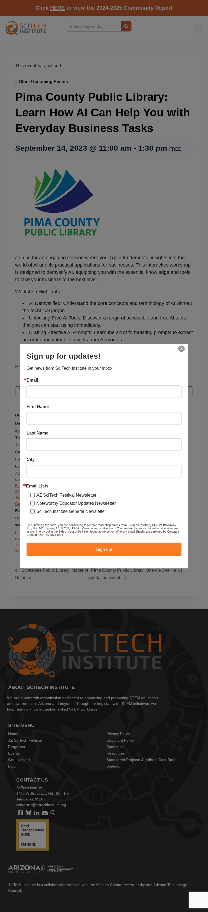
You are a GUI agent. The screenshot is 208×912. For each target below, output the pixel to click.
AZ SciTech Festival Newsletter (66, 495)
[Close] (181, 348)
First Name (38, 406)
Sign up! (104, 549)
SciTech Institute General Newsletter (71, 511)
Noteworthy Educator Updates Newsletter (76, 503)
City (31, 459)
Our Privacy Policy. (51, 534)
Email (32, 380)
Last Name (37, 433)
